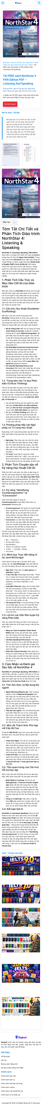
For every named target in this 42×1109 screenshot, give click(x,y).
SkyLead (6, 62)
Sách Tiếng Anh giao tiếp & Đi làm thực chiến (19, 91)
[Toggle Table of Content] (13, 222)
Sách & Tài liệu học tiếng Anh (22, 62)
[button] (2, 3)
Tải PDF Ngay (10, 104)
